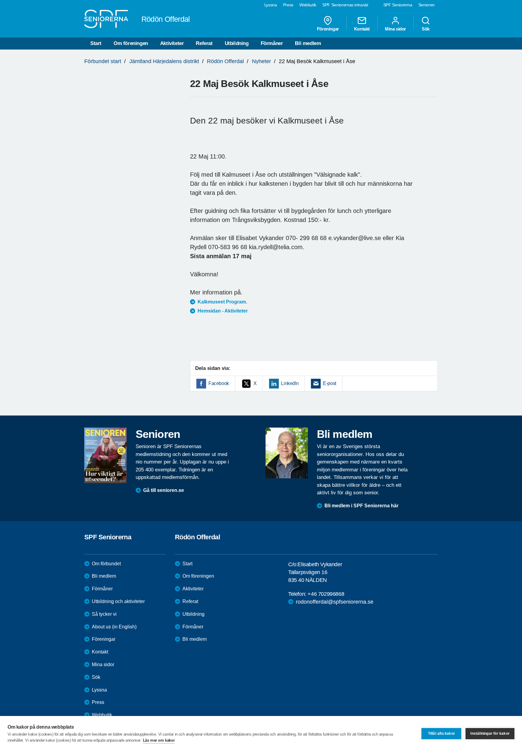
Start (96, 43)
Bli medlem (308, 43)
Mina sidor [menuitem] (395, 28)
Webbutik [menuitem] (307, 4)
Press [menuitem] (288, 4)
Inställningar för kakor (490, 733)
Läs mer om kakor (159, 740)
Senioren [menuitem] (426, 4)
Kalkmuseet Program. (222, 301)
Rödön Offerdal (225, 61)
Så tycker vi (104, 614)
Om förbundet (106, 563)
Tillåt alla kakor (441, 733)
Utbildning (237, 43)
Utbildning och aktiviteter (118, 601)
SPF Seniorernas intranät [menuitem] (345, 4)
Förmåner (272, 43)
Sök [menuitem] (426, 28)
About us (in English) (114, 626)
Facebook (218, 383)
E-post (329, 383)
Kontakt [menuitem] (362, 28)
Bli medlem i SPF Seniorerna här (361, 505)
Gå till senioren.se (163, 490)
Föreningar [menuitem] (328, 28)
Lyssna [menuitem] (270, 4)
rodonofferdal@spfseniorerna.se (334, 602)
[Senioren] (105, 455)
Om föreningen (131, 43)
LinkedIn (289, 383)
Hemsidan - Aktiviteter (223, 310)
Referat (204, 43)
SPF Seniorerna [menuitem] (397, 4)
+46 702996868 (326, 594)
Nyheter (261, 61)
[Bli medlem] (287, 453)
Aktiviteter (172, 43)
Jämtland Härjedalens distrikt (164, 61)
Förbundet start (102, 61)
